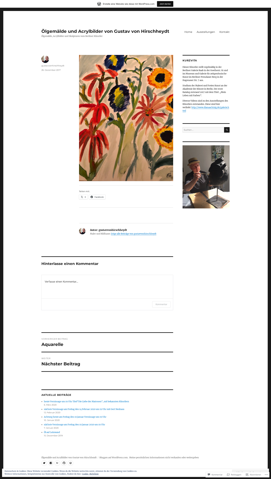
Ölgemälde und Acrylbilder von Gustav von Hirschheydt (105, 31)
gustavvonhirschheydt (52, 65)
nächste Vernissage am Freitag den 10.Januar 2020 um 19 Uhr (74, 424)
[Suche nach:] (203, 130)
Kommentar (161, 304)
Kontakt (224, 31)
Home (188, 31)
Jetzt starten (165, 4)
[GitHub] (64, 463)
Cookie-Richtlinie (90, 474)
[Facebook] (50, 463)
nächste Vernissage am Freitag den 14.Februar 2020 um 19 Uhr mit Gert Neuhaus (84, 409)
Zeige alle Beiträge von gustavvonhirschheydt (133, 233)
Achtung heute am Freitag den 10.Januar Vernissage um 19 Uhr (75, 417)
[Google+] (57, 463)
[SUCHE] (227, 130)
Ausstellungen (206, 31)
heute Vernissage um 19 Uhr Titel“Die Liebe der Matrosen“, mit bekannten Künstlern (86, 401)
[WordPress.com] (70, 463)
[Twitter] (44, 463)
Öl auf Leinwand (52, 432)
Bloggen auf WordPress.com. (113, 457)
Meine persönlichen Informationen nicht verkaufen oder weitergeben (164, 457)
